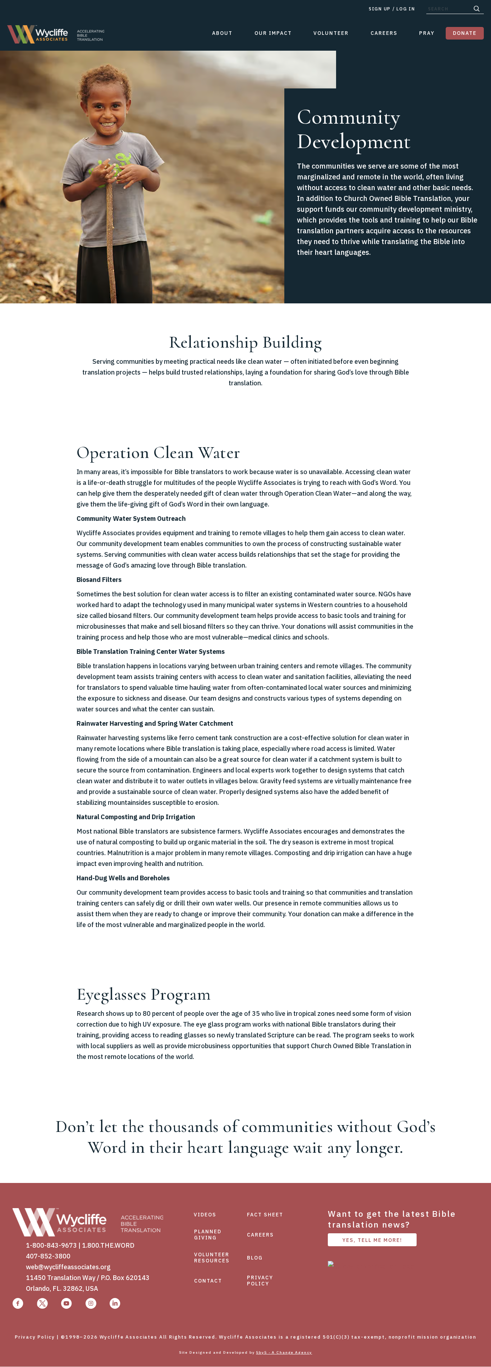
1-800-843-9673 (51, 1245)
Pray (427, 33)
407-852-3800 (48, 1256)
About (222, 33)
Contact (208, 1280)
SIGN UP (380, 9)
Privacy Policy (260, 1280)
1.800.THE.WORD (108, 1245)
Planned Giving (207, 1234)
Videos (205, 1214)
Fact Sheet (265, 1214)
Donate (465, 33)
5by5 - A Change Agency (284, 1352)
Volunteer (331, 33)
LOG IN (405, 9)
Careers (384, 33)
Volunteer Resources (212, 1257)
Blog (255, 1257)
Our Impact (273, 33)
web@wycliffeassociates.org (68, 1267)
